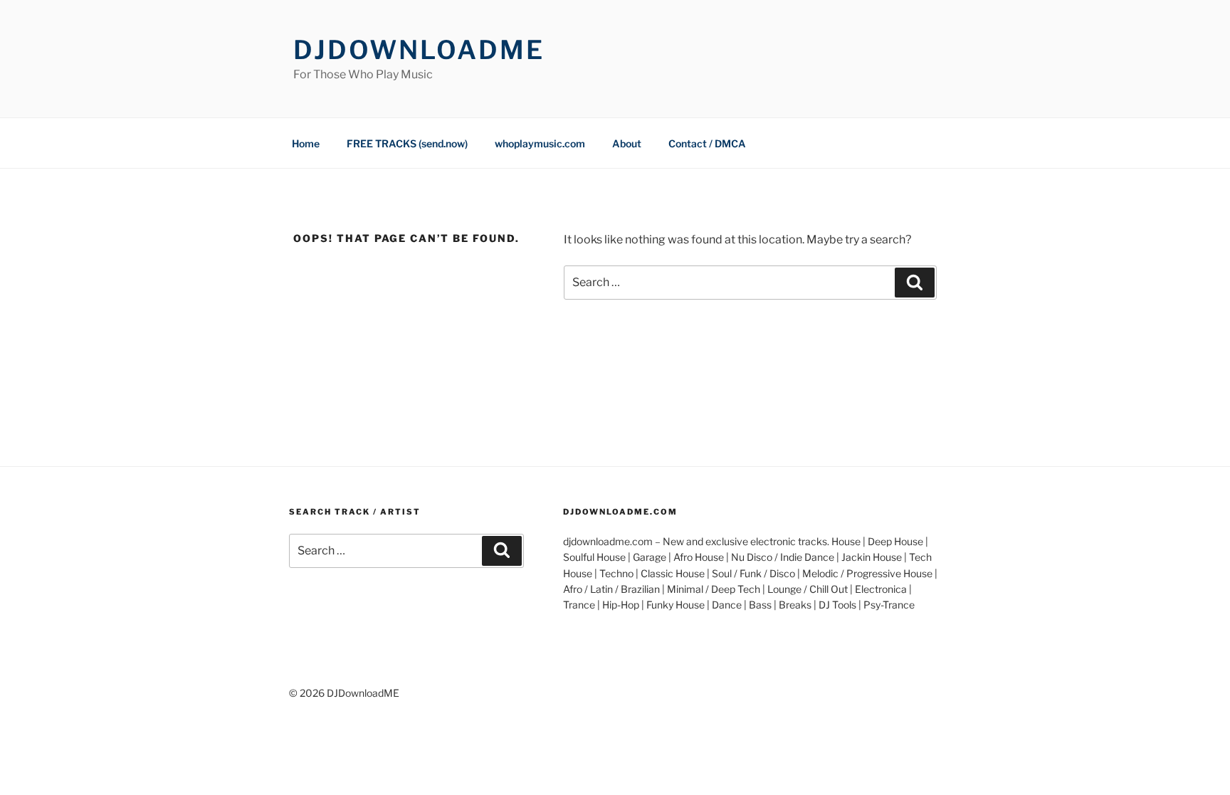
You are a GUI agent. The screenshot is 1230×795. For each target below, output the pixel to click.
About (626, 143)
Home (306, 143)
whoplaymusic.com (540, 143)
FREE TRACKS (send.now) (407, 143)
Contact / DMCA (707, 143)
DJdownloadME (419, 49)
